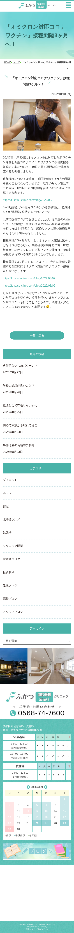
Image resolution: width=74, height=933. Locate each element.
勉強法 (7, 532)
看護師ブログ (11, 559)
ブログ (16, 62)
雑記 (6, 506)
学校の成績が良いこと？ (18, 389)
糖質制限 (8, 572)
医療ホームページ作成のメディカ (37, 929)
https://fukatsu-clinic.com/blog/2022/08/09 (29, 285)
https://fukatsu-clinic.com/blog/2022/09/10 (29, 199)
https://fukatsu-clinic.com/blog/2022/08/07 (29, 278)
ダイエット (10, 479)
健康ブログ (10, 585)
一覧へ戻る (37, 335)
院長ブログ (10, 598)
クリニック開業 (13, 545)
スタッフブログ (13, 611)
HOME (7, 62)
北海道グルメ (11, 519)
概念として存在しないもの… (21, 409)
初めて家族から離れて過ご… (21, 429)
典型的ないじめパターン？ (20, 369)
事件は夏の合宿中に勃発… (20, 448)
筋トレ (7, 493)
